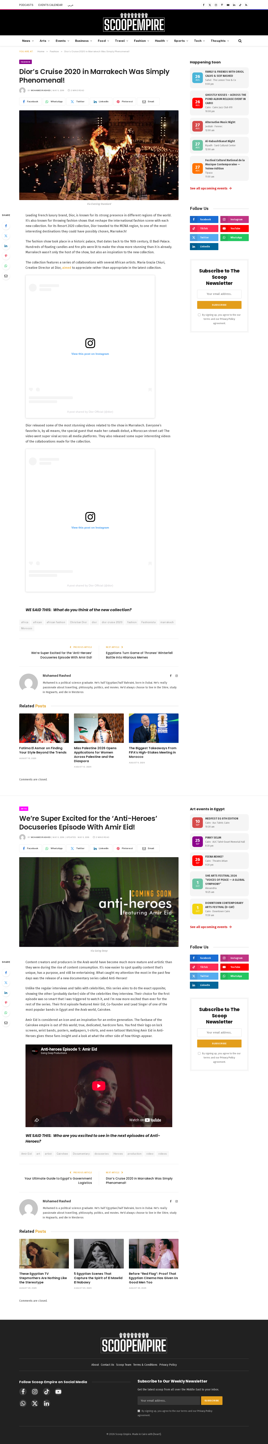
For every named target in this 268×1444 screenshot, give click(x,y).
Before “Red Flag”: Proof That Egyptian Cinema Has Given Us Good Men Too (153, 1278)
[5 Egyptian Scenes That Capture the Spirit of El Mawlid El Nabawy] (99, 1253)
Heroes (118, 1153)
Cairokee (62, 1153)
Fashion (140, 40)
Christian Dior (78, 622)
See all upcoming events (211, 188)
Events (61, 40)
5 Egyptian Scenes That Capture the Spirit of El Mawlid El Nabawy (98, 1278)
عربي (71, 5)
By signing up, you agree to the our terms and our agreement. (221, 319)
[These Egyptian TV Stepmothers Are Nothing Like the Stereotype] (44, 1253)
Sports (179, 40)
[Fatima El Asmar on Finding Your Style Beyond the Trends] (44, 728)
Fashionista (148, 622)
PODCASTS (26, 5)
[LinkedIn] (6, 246)
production (134, 1153)
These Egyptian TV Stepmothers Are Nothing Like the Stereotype (43, 1278)
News (26, 40)
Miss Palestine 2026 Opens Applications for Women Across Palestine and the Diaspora (95, 754)
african (37, 622)
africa (24, 622)
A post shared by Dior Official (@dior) (90, 411)
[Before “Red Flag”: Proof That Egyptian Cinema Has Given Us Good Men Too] (154, 1253)
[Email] (6, 276)
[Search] (240, 40)
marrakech (167, 622)
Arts (43, 40)
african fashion (56, 622)
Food (102, 40)
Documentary (81, 1153)
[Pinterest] (6, 256)
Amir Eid (26, 1153)
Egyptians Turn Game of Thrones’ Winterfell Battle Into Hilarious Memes (139, 655)
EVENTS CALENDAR (50, 5)
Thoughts (218, 40)
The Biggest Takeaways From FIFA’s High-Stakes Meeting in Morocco (152, 752)
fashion (132, 622)
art (38, 1153)
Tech (197, 40)
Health (160, 40)
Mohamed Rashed (40, 90)
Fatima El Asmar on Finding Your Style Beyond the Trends (43, 750)
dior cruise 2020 (112, 622)
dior (94, 622)
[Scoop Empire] (134, 22)
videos (162, 1153)
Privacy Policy (227, 318)
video (149, 1153)
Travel (120, 40)
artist (48, 1153)
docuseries (102, 1153)
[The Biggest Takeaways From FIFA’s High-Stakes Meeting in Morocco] (154, 728)
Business (82, 40)
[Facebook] (6, 226)
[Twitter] (6, 236)
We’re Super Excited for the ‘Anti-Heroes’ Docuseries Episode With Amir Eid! (61, 655)
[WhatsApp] (6, 266)
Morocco (26, 628)
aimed (66, 268)
